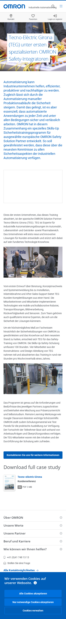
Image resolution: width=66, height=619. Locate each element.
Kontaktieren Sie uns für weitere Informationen (33, 455)
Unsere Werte (13, 525)
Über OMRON (13, 518)
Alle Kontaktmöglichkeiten (19, 570)
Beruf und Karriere (17, 541)
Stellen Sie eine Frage (18, 563)
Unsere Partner (15, 533)
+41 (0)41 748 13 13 (18, 557)
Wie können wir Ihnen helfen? (25, 549)
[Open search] (53, 6)
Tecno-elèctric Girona (30, 476)
